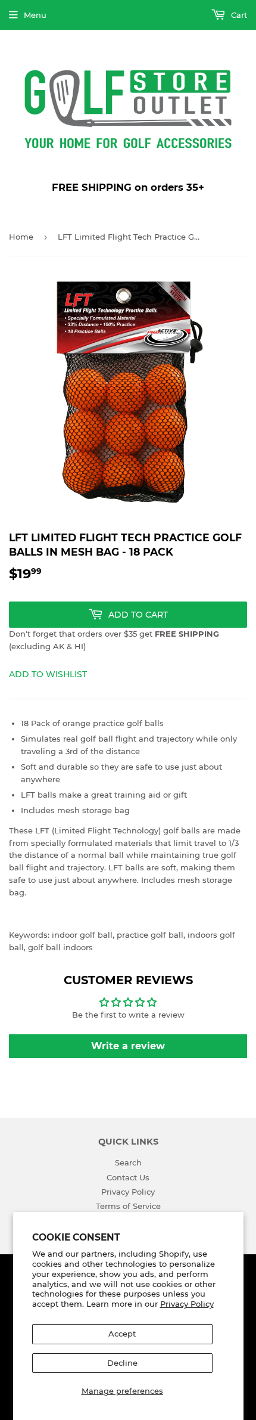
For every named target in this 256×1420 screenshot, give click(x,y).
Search (128, 1162)
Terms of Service (128, 1206)
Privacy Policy (187, 1304)
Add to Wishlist (48, 674)
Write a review (128, 1046)
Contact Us (128, 1177)
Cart (238, 15)
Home (21, 236)
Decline (122, 1363)
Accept (122, 1333)
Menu (35, 15)
